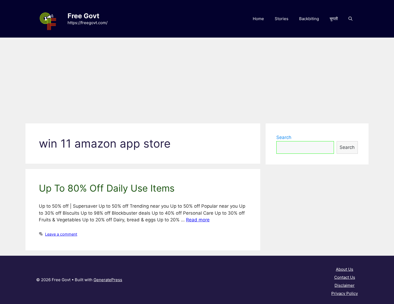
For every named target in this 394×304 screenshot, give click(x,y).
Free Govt (83, 16)
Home (258, 18)
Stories (281, 18)
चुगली (334, 18)
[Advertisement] (197, 77)
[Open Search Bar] (350, 19)
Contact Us (344, 277)
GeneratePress (108, 279)
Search (283, 137)
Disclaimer (344, 285)
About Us (344, 269)
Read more (198, 219)
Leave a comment (61, 234)
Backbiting (309, 18)
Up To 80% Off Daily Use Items (106, 188)
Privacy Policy (344, 293)
